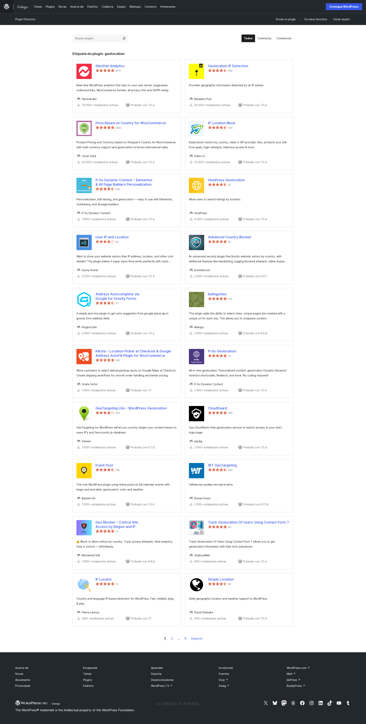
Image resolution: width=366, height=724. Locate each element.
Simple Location (221, 579)
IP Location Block (221, 123)
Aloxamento (22, 679)
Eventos (224, 673)
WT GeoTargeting (222, 465)
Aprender (157, 667)
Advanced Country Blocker (229, 237)
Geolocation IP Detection (228, 66)
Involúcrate (226, 667)
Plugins (87, 679)
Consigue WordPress (344, 6)
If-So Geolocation (222, 351)
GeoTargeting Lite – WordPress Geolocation (131, 408)
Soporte (156, 673)
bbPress (293, 679)
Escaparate (90, 667)
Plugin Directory (25, 19)
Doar (223, 679)
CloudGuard (217, 408)
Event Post (104, 465)
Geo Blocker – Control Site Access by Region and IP (117, 524)
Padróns (88, 685)
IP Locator (104, 579)
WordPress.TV (161, 685)
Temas (87, 673)
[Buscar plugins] (124, 38)
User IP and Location (112, 237)
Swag (224, 685)
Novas (19, 673)
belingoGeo (217, 294)
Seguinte (196, 638)
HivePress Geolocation (226, 180)
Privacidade (22, 685)
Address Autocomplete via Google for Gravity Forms (117, 296)
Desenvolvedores (162, 679)
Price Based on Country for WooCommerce (131, 123)
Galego (56, 703)
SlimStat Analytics (110, 66)
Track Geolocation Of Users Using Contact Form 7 (248, 522)
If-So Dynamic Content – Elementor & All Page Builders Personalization (124, 182)
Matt (291, 673)
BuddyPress (296, 685)
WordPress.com (298, 667)
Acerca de (21, 667)
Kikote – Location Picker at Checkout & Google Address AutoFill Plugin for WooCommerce (133, 353)
